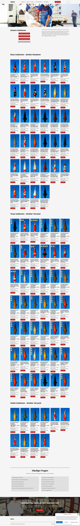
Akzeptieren (59, 522)
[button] (78, 514)
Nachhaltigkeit (46, 1)
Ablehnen (66, 522)
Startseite (22, 1)
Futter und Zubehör (38, 1)
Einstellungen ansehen (74, 522)
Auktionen (28, 1)
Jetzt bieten (13, 82)
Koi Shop (32, 1)
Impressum (70, 524)
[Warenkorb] (68, 2)
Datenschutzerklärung (66, 524)
